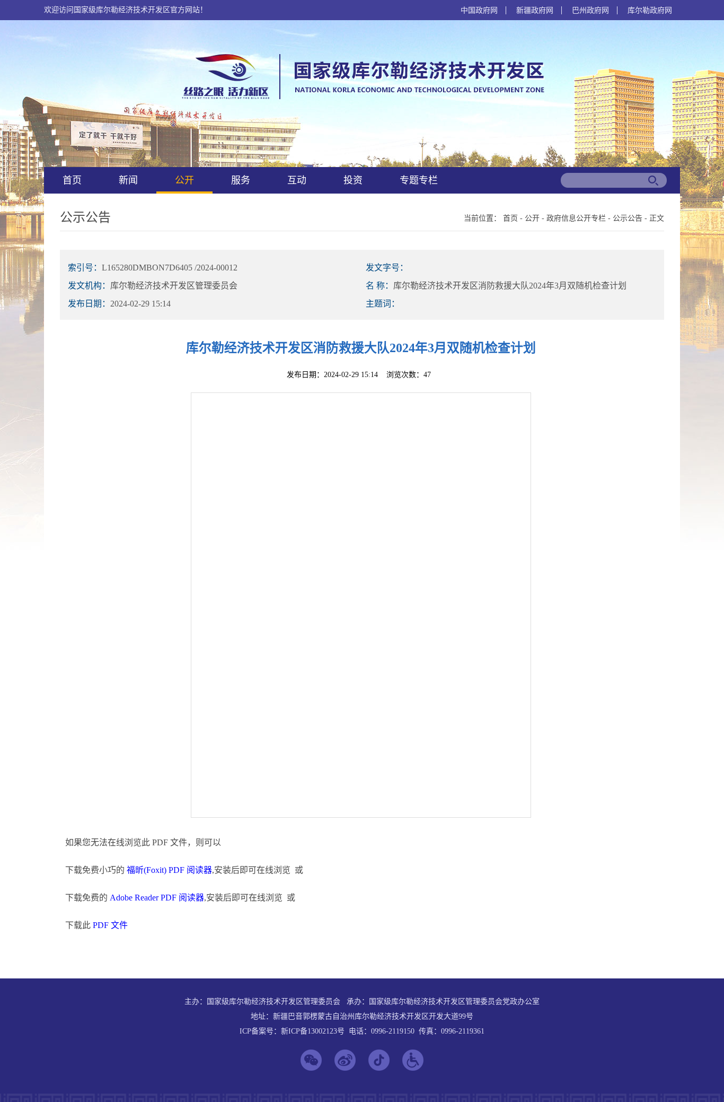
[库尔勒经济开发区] (360, 98)
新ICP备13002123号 (313, 1031)
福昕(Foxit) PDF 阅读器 (169, 869)
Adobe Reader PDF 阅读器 (157, 897)
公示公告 (627, 218)
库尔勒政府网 (650, 10)
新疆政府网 (534, 10)
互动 (296, 180)
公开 (184, 180)
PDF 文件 (110, 925)
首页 (72, 180)
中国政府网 (479, 10)
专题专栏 (419, 180)
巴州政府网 (590, 10)
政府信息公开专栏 (576, 218)
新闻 (128, 180)
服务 (240, 180)
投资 (353, 180)
